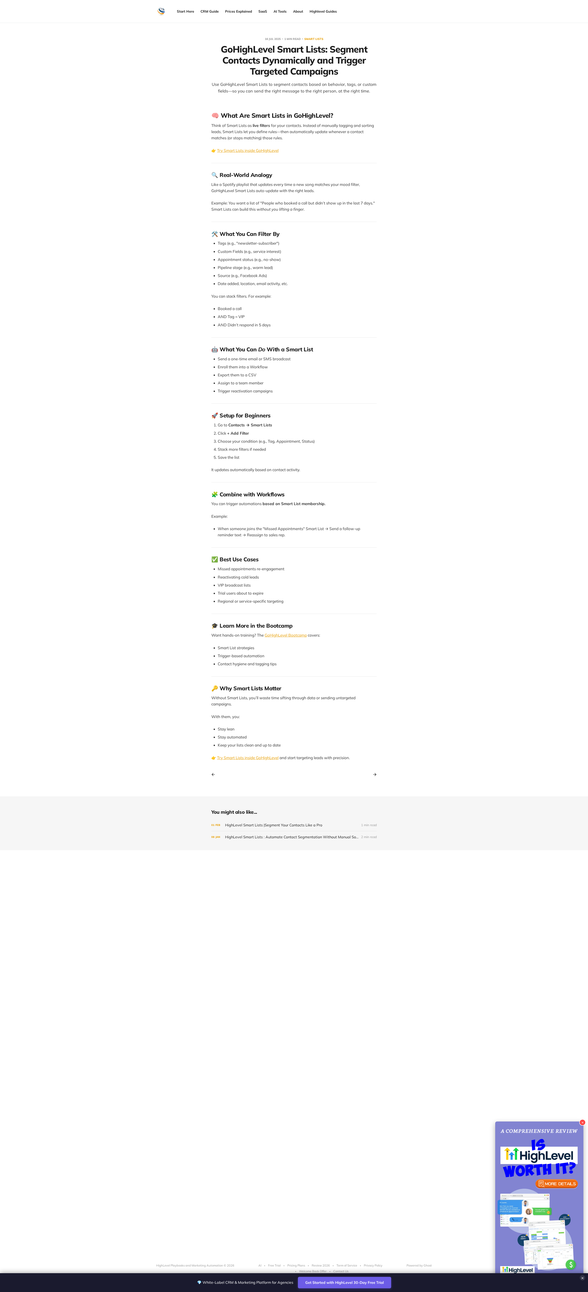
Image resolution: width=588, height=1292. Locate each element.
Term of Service (346, 1265)
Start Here (185, 11)
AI (259, 1265)
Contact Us (340, 1271)
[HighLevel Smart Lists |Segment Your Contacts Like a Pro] (294, 825)
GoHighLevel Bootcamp (286, 635)
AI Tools (280, 11)
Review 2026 (321, 1265)
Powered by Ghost (419, 1265)
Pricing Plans (296, 1265)
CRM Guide (210, 11)
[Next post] (373, 774)
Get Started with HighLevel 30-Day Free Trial (341, 1282)
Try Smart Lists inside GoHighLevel (248, 150)
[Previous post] (214, 774)
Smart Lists (313, 39)
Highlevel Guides (323, 11)
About (298, 11)
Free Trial (274, 1265)
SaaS (262, 11)
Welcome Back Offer (313, 1271)
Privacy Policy (373, 1265)
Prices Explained (238, 11)
